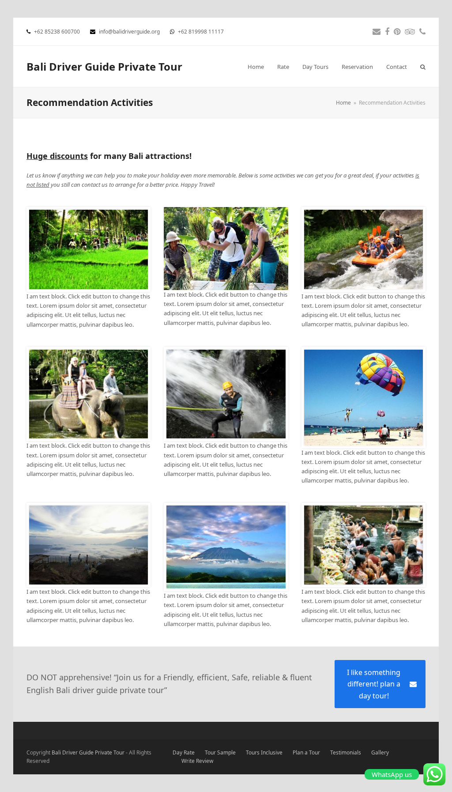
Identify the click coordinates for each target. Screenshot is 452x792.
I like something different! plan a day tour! (373, 684)
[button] (423, 67)
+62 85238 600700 (57, 31)
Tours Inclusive (264, 752)
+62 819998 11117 (201, 31)
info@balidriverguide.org (130, 31)
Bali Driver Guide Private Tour (104, 66)
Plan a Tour (306, 752)
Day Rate (184, 752)
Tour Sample (220, 752)
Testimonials (345, 752)
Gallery (380, 752)
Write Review (197, 761)
